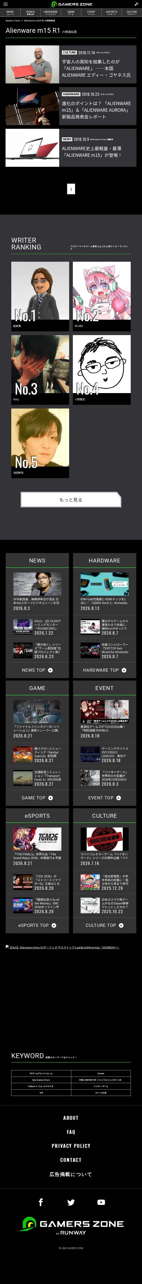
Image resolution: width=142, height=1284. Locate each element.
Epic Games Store (41, 1079)
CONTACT (71, 1160)
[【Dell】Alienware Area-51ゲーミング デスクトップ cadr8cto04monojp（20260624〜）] (71, 994)
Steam (100, 1073)
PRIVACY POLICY (71, 1146)
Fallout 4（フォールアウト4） (41, 1086)
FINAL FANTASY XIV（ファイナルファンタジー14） (100, 1079)
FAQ (71, 1132)
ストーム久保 (100, 1092)
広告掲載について (71, 1174)
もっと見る (70, 499)
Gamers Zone (13, 21)
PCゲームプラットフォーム (41, 1073)
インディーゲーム (101, 1086)
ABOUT (71, 1118)
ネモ (41, 1092)
